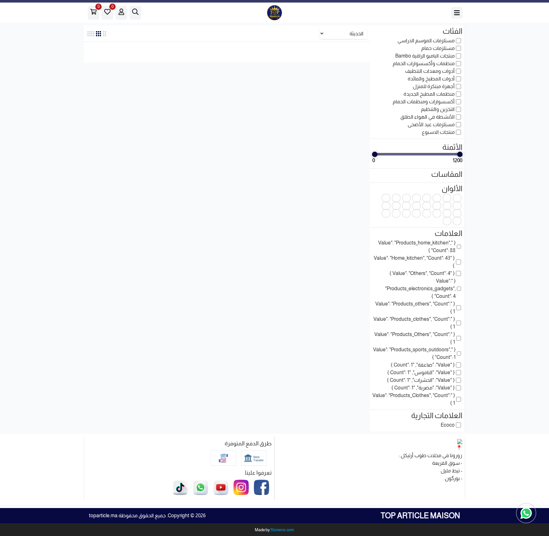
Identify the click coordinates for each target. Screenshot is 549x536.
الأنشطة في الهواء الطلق (427, 117)
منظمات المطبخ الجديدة (429, 94)
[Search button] (457, 12)
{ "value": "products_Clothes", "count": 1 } (413, 399)
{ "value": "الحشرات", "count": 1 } (421, 380)
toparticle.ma (103, 515)
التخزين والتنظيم (438, 109)
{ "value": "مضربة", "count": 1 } (423, 387)
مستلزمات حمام (438, 48)
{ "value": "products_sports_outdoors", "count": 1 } (414, 353)
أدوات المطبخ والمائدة (431, 78)
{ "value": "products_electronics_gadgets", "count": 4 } (420, 288)
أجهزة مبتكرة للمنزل (434, 86)
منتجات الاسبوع (438, 132)
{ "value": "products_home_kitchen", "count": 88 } (417, 246)
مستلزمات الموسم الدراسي (426, 40)
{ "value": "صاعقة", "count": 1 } (423, 365)
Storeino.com (282, 529)
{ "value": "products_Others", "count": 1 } (414, 338)
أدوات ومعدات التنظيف (430, 71)
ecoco (448, 425)
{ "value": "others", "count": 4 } (422, 273)
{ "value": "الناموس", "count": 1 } (421, 372)
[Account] (121, 13)
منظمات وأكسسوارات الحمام (424, 63)
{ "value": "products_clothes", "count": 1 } (414, 322)
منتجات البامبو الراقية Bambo (425, 55)
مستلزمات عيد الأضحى (431, 124)
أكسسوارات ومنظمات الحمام (424, 101)
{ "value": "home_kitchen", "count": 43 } (414, 261)
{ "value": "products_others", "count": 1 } (415, 307)
